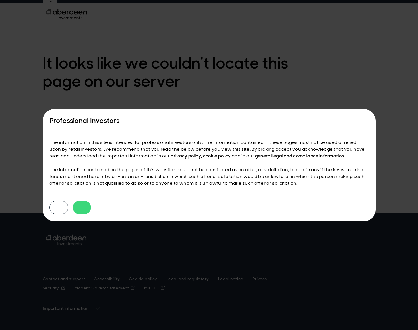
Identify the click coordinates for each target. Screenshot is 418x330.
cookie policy (217, 156)
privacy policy (186, 156)
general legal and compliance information (299, 156)
